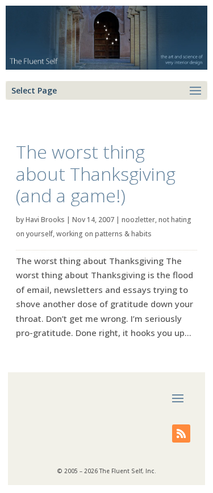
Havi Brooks (45, 219)
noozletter (138, 219)
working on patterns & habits (104, 234)
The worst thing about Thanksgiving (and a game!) (96, 173)
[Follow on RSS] (181, 433)
